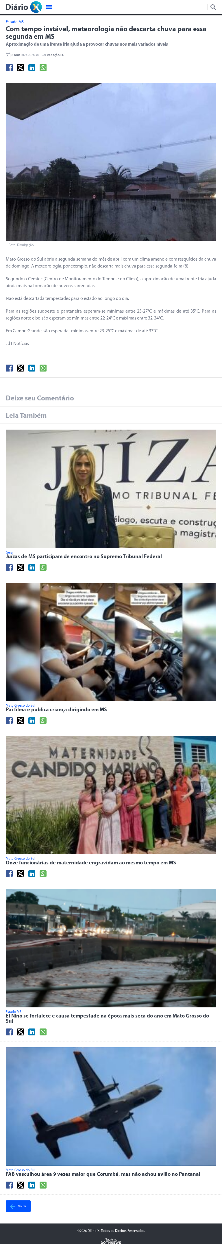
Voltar (22, 1206)
